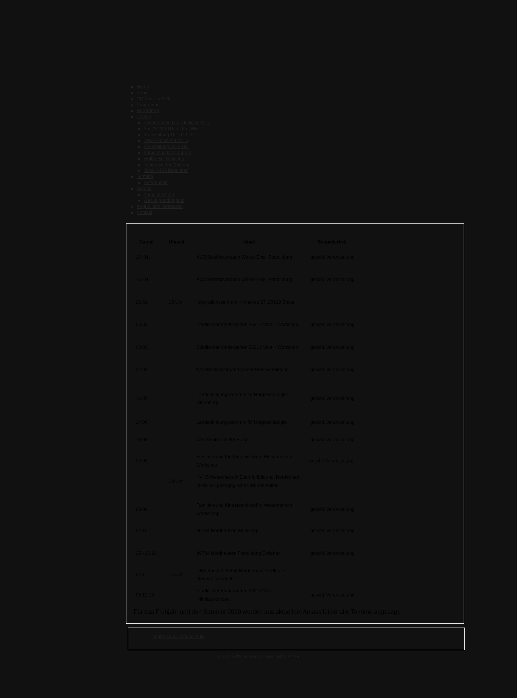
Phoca (293, 656)
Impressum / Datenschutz (178, 636)
